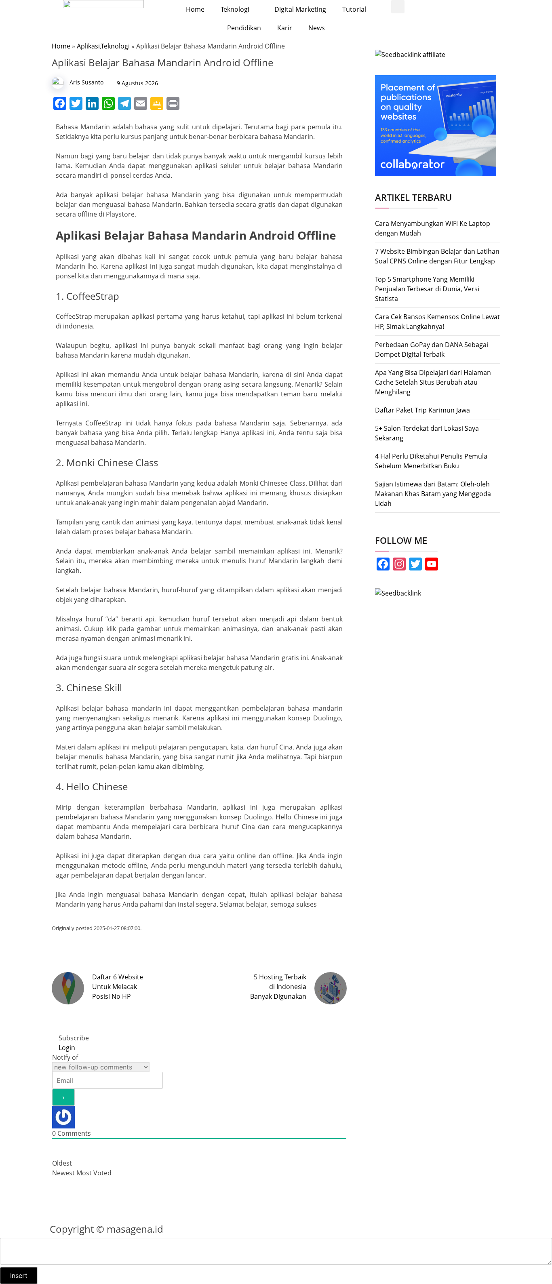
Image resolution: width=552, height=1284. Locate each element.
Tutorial (354, 9)
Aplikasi (88, 46)
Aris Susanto (86, 82)
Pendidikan (244, 27)
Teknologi (235, 9)
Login (66, 1047)
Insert (18, 1275)
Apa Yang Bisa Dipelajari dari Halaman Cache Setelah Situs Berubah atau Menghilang (433, 382)
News (316, 27)
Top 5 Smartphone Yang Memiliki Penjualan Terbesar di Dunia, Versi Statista (427, 289)
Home (195, 9)
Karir (284, 27)
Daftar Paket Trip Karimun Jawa (422, 410)
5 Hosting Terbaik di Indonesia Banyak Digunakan (278, 986)
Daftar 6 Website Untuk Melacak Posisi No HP (117, 986)
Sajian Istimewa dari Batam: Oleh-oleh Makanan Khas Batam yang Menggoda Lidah (433, 494)
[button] (398, 6)
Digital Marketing (300, 9)
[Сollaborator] (435, 124)
